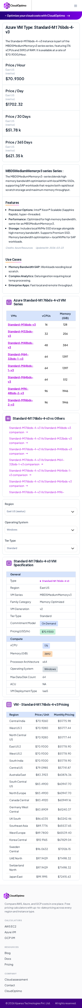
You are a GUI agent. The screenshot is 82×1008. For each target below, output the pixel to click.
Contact (10, 985)
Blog (7, 953)
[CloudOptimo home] (18, 896)
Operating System (16, 522)
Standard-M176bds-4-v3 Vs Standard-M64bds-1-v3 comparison (40, 473)
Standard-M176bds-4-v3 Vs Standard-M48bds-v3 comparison (40, 451)
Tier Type (10, 540)
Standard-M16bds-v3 (22, 324)
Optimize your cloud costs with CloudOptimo (36, 15)
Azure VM (10, 932)
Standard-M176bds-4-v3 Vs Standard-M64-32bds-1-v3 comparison (36, 462)
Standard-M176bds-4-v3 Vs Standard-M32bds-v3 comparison (40, 440)
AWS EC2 (10, 926)
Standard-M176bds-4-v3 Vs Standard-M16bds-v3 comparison (40, 430)
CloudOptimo (13, 991)
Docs (8, 958)
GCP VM (10, 937)
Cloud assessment (16, 979)
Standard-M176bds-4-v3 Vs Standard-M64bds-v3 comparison (40, 483)
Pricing (9, 964)
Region (9, 504)
